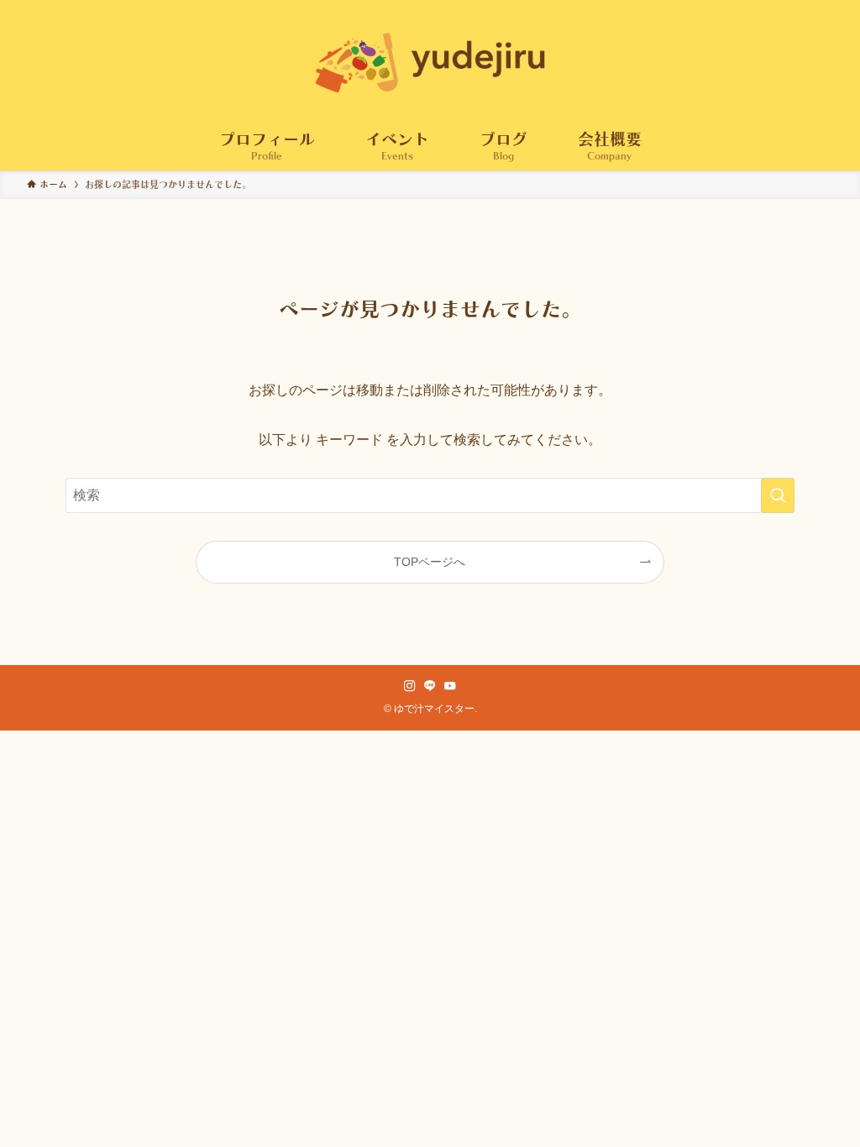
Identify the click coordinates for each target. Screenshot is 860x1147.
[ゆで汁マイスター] (430, 62)
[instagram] (409, 686)
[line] (430, 686)
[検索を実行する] (777, 495)
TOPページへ (429, 561)
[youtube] (450, 686)
